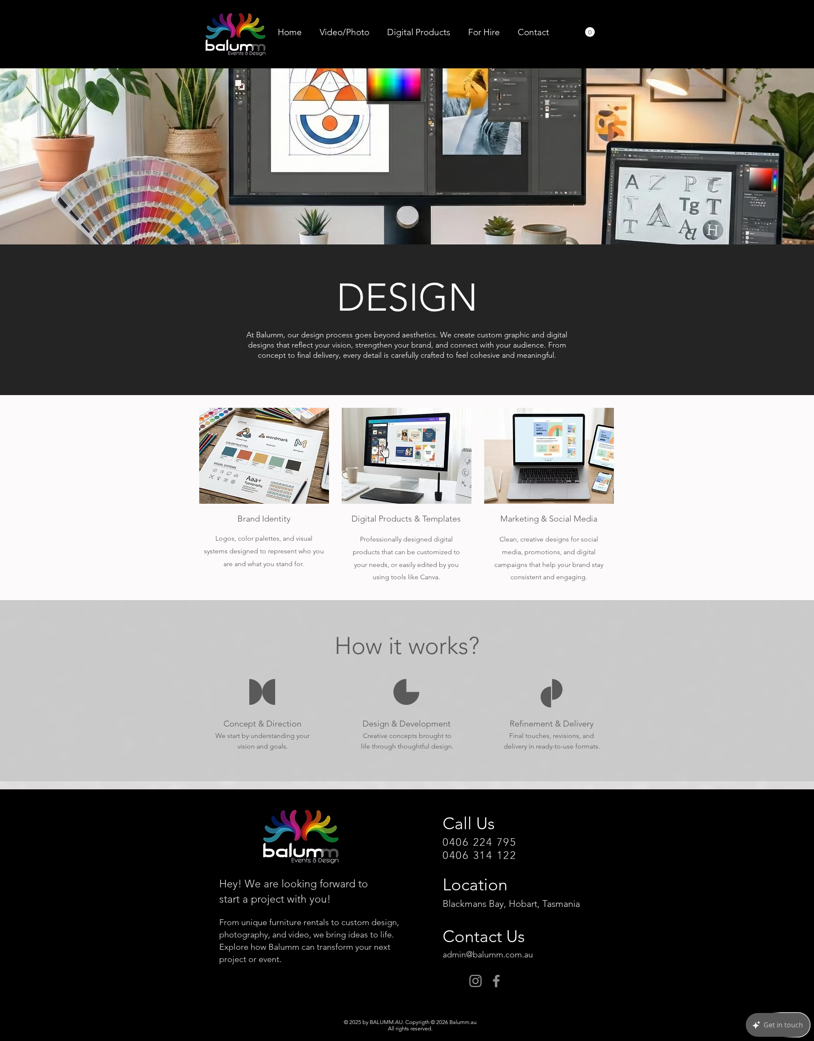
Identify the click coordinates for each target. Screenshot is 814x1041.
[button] (590, 32)
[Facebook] (496, 981)
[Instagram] (475, 981)
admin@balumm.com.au (488, 954)
